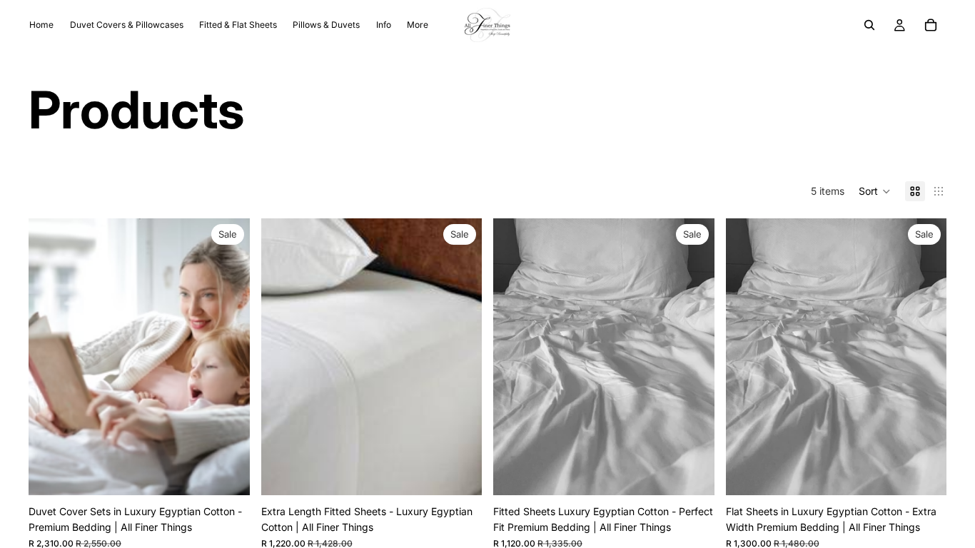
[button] (875, 191)
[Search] (869, 25)
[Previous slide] (50, 356)
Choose (240, 473)
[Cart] (930, 25)
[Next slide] (228, 356)
